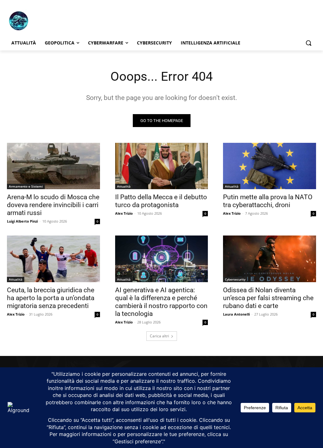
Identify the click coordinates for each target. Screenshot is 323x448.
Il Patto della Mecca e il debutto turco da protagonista (161, 201)
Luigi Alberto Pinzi (22, 221)
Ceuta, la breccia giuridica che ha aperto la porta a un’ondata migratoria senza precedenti (50, 298)
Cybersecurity (235, 279)
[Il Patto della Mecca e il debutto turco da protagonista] (161, 166)
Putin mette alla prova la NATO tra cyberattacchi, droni (267, 201)
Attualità (124, 186)
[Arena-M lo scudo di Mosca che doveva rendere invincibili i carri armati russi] (53, 166)
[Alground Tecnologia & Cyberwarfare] (44, 20)
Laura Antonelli (236, 314)
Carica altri (159, 336)
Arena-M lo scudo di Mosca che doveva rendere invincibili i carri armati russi (53, 205)
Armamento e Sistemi (26, 186)
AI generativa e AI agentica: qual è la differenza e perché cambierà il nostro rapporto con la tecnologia (161, 301)
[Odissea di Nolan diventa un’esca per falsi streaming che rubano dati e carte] (269, 259)
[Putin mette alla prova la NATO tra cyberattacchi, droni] (269, 166)
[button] (308, 42)
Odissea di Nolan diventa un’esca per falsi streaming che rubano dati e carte (268, 298)
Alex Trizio (124, 213)
